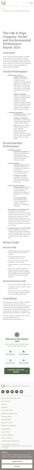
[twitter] (12, 391)
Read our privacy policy (24, 457)
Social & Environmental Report (10, 441)
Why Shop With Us (6, 416)
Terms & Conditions (7, 435)
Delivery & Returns (6, 438)
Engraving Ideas (6, 419)
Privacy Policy (5, 432)
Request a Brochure (7, 422)
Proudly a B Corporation (8, 425)
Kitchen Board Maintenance (9, 413)
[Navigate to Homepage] (3, 3)
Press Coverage (5, 401)
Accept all (17, 466)
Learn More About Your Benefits (16, 371)
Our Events (4, 407)
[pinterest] (16, 391)
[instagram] (3, 391)
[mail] (21, 391)
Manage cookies (17, 461)
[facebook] (7, 391)
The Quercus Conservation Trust (10, 398)
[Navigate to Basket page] (29, 3)
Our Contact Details (7, 410)
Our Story (4, 404)
